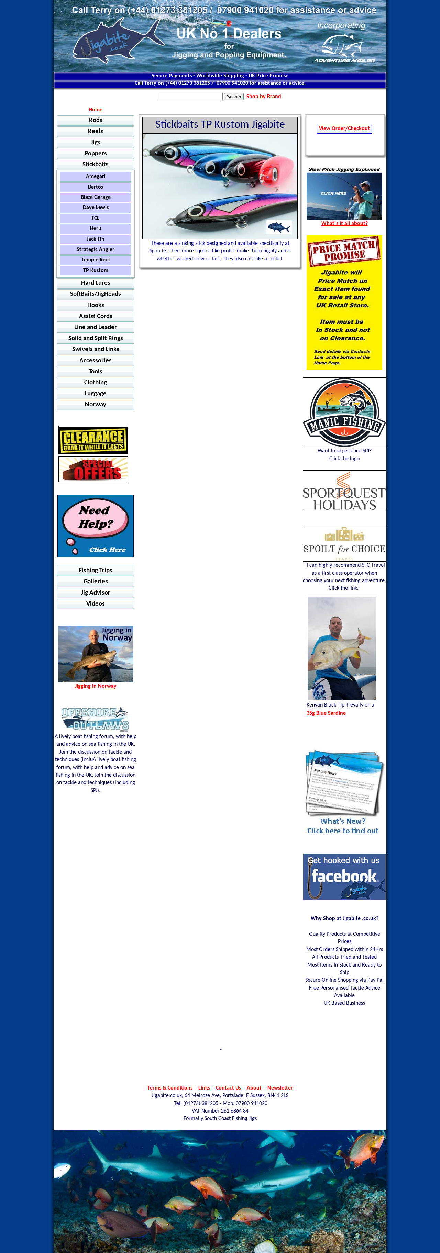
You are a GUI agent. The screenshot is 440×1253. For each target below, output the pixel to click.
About (254, 1088)
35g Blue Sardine (326, 713)
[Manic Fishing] (344, 412)
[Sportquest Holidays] (344, 490)
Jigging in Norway (96, 686)
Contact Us (228, 1088)
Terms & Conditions (169, 1088)
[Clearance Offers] (93, 440)
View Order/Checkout (344, 129)
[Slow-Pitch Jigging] (344, 218)
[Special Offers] (93, 469)
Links (204, 1088)
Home (95, 110)
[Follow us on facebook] (344, 898)
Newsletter (280, 1088)
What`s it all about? (344, 223)
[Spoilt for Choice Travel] (344, 544)
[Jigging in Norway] (95, 526)
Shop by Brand (263, 97)
